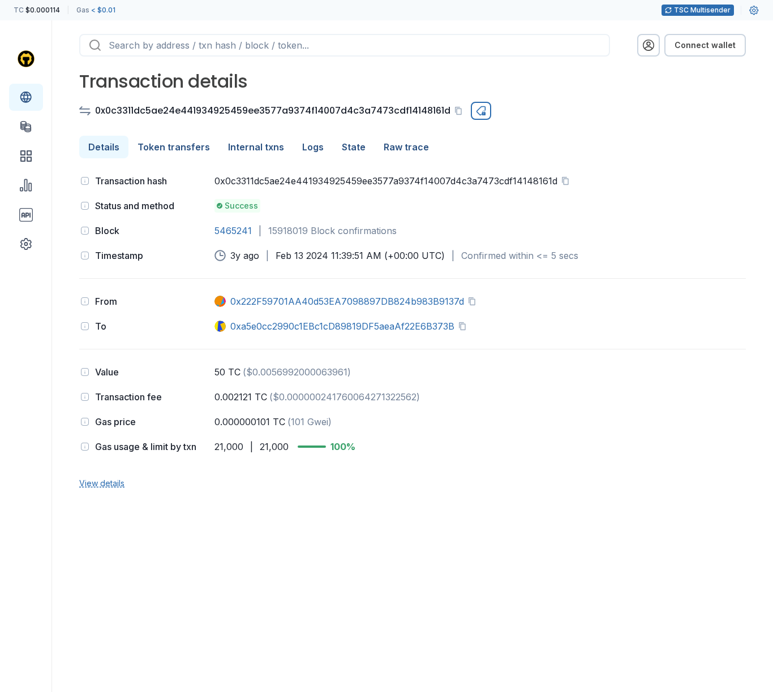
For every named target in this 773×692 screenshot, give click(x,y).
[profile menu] (648, 45)
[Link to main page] (26, 58)
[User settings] (753, 10)
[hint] (85, 181)
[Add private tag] (481, 111)
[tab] (103, 147)
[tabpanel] (412, 331)
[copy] (460, 110)
